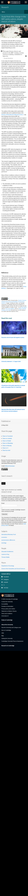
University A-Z (5, 616)
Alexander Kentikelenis (7, 551)
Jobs (2, 633)
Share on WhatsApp (8, 443)
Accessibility (4, 604)
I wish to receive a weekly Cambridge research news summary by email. (13, 510)
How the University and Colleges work (11, 627)
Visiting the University (6, 638)
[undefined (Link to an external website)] (5, 298)
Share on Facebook (8, 436)
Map (2, 635)
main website (24, 307)
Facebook (6, 576)
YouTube (6, 587)
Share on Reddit (7, 440)
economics (4, 537)
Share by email (6, 450)
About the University (7, 624)
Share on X (5, 448)
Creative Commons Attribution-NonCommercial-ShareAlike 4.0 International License (13, 302)
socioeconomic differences (8, 540)
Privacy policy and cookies (8, 608)
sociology (3, 543)
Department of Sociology (7, 565)
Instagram (6, 579)
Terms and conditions (9, 308)
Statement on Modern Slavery (9, 611)
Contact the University (7, 601)
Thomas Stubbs (5, 557)
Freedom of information (7, 606)
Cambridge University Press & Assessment (12, 641)
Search (26, 2)
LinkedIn (6, 582)
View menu (2, 2)
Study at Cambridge (6, 620)
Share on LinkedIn (7, 438)
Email (2, 503)
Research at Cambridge (7, 645)
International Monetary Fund (8, 534)
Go (3, 483)
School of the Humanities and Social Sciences (13, 568)
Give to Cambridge (6, 630)
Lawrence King (5, 554)
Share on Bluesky (7, 445)
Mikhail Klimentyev (10, 466)
